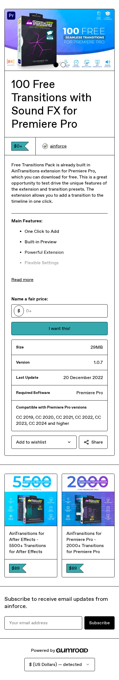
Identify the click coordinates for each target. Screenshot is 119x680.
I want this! (59, 328)
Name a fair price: (29, 299)
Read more (22, 279)
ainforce (58, 146)
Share (97, 442)
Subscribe (99, 622)
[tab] (55, 64)
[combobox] (44, 442)
